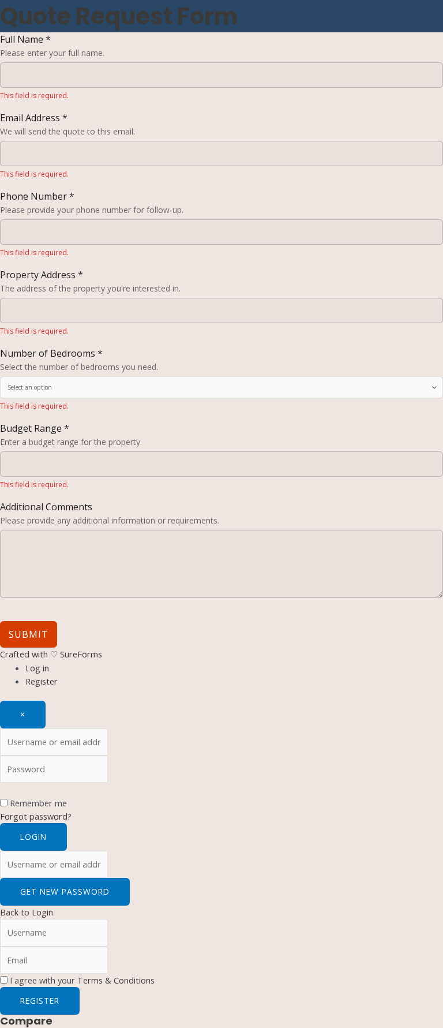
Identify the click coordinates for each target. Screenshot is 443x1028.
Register (41, 681)
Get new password (65, 891)
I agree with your (82, 980)
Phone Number (37, 196)
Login (33, 836)
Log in (37, 668)
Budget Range (34, 428)
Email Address (33, 117)
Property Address (41, 274)
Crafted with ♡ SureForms (51, 654)
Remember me (38, 803)
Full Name (25, 39)
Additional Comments (46, 506)
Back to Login (26, 912)
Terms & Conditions (116, 980)
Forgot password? (36, 816)
